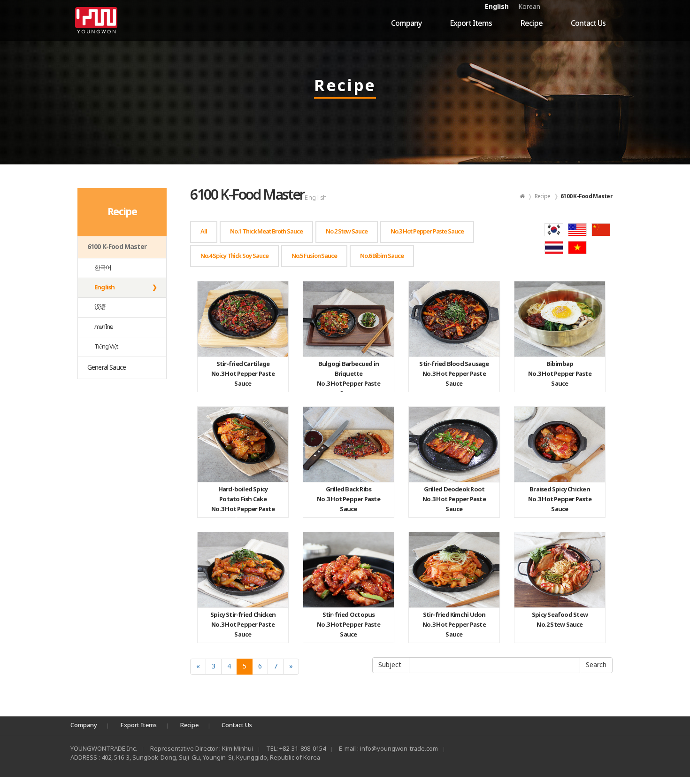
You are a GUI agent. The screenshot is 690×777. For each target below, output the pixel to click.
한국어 (103, 267)
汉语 (100, 307)
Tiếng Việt (106, 346)
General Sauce (106, 368)
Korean (529, 7)
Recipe (531, 23)
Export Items (471, 23)
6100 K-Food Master (116, 247)
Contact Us (588, 23)
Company (406, 23)
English (497, 7)
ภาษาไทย (104, 327)
